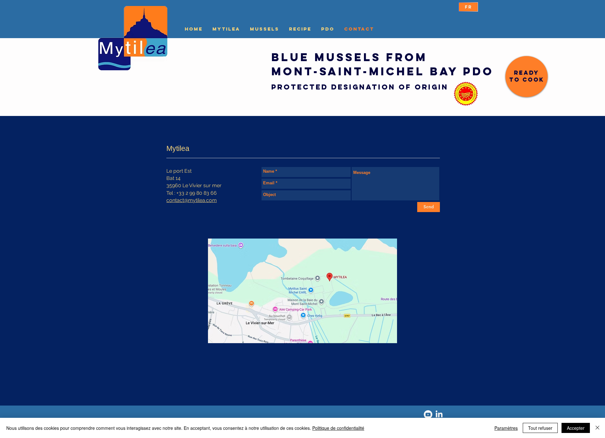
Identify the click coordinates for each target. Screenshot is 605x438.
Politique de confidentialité (338, 428)
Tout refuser (540, 428)
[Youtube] (428, 414)
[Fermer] (597, 428)
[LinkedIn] (439, 414)
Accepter (576, 428)
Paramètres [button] (506, 428)
